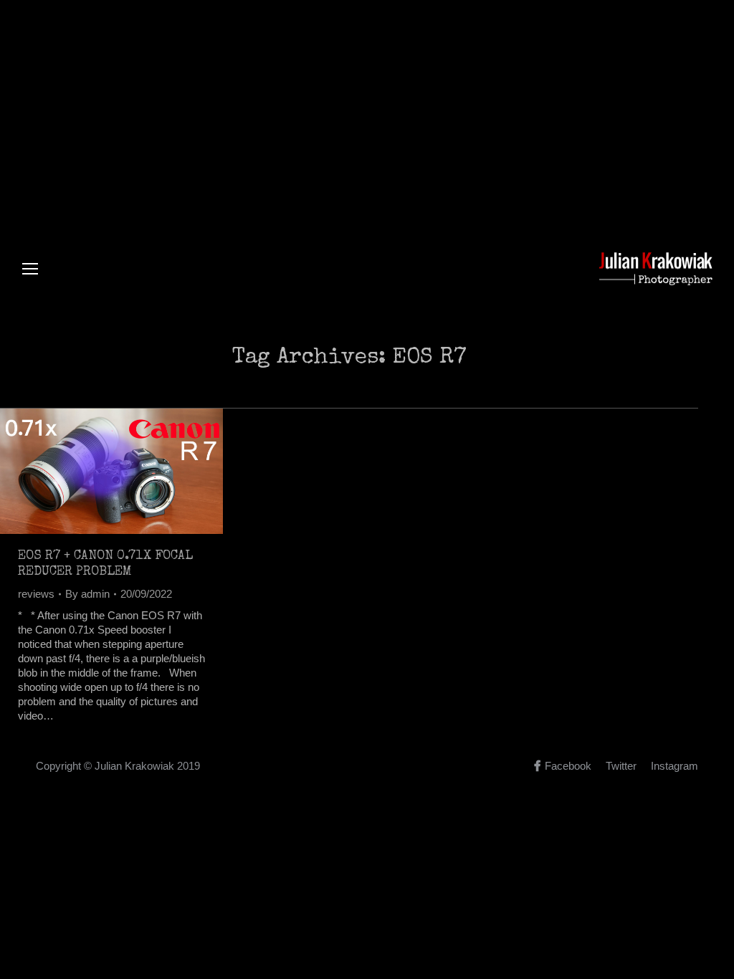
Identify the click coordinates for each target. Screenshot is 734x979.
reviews (36, 594)
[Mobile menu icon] (30, 268)
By (87, 594)
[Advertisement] (367, 107)
